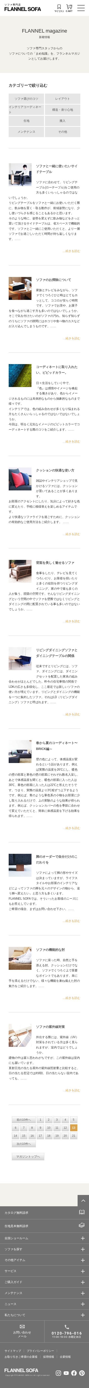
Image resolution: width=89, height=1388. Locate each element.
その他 (62, 131)
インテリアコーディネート (25, 109)
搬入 (62, 120)
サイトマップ (13, 1350)
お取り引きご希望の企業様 (21, 1356)
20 (65, 1135)
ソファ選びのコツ (26, 98)
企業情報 (65, 1356)
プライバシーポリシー (40, 1350)
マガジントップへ (28, 1156)
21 (73, 1135)
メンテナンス (26, 131)
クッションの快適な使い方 (55, 470)
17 (40, 1135)
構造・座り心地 (62, 109)
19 (57, 1135)
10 (48, 1127)
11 (56, 1127)
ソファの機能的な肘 (50, 949)
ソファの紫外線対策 (50, 1027)
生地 (26, 120)
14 (15, 1135)
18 (48, 1135)
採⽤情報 (48, 1356)
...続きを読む (71, 251)
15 (23, 1135)
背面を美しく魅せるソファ (55, 562)
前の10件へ (24, 1119)
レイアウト (62, 98)
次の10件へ (24, 1143)
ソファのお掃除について (53, 280)
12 (65, 1127)
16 (32, 1135)
